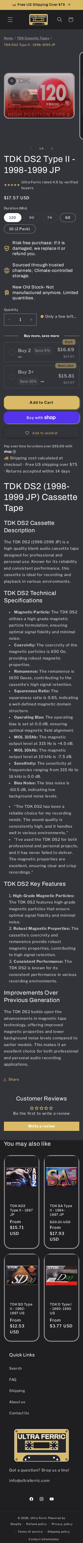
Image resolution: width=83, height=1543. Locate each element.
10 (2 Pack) (19, 229)
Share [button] (14, 1079)
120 (12, 217)
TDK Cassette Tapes (33, 38)
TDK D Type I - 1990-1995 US (61, 1308)
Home (8, 38)
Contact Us (19, 1413)
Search (15, 1368)
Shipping (17, 1390)
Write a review (41, 1126)
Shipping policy (58, 1531)
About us (17, 1402)
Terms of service (30, 1531)
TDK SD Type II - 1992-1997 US (21, 1308)
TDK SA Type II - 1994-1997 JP (61, 1210)
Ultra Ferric (38, 1518)
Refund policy (36, 1524)
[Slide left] (31, 148)
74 (52, 218)
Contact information (44, 1539)
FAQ (13, 1379)
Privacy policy (62, 1524)
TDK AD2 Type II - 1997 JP (21, 1210)
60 (68, 217)
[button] (10, 19)
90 (34, 218)
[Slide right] (52, 148)
